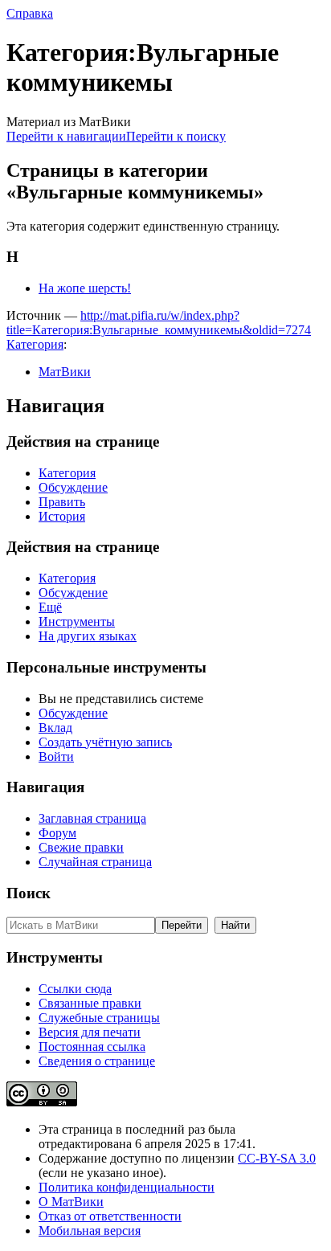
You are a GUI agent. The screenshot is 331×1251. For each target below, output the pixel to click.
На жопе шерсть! (85, 288)
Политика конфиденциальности (127, 1187)
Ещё (50, 607)
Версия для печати (90, 1032)
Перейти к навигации (66, 136)
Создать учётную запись (105, 742)
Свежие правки (81, 847)
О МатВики (71, 1201)
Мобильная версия (90, 1230)
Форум (57, 833)
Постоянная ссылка (92, 1046)
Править (62, 502)
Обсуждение (73, 487)
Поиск (28, 893)
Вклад (55, 727)
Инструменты (77, 621)
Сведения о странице (97, 1061)
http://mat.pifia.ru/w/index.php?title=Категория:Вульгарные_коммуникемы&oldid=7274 (158, 323)
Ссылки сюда (75, 988)
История (62, 516)
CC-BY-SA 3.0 (277, 1158)
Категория (34, 344)
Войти (56, 756)
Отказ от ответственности (110, 1216)
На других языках (88, 636)
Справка (29, 13)
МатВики (65, 371)
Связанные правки (90, 1003)
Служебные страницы (99, 1017)
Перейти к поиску (176, 136)
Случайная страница (95, 862)
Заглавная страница (92, 818)
